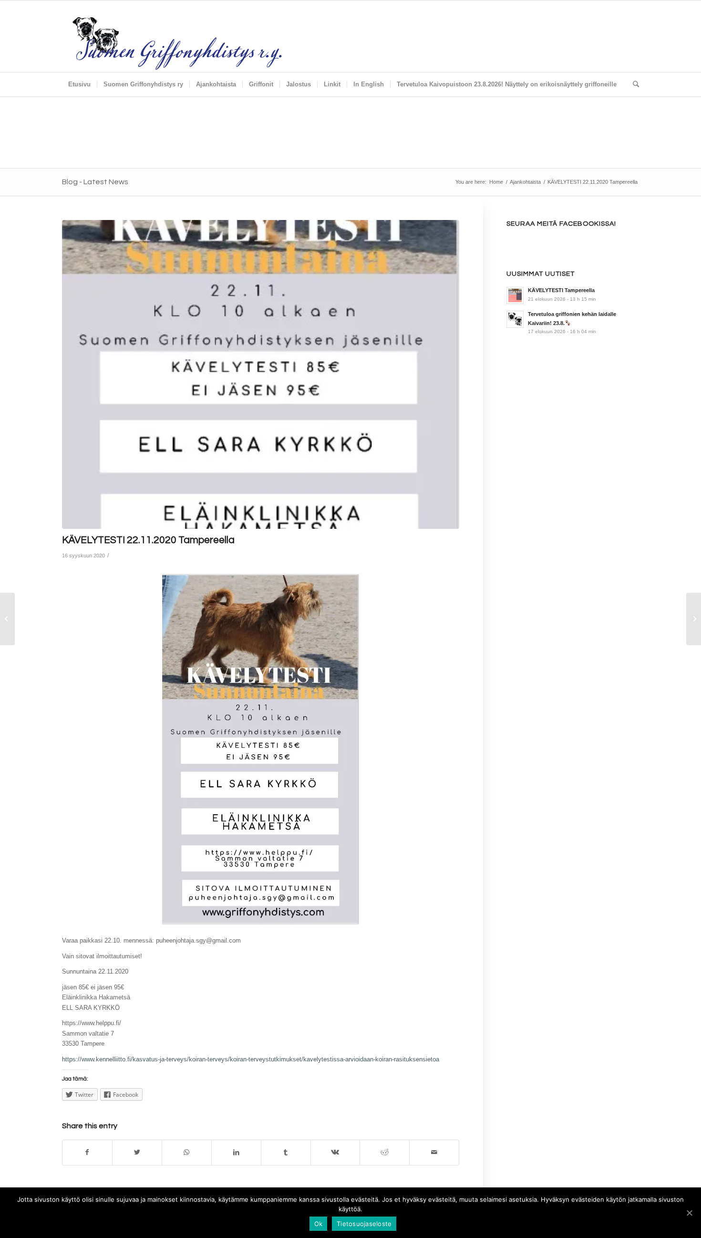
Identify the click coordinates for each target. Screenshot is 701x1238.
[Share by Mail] (434, 1152)
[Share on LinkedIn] (236, 1152)
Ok (318, 1224)
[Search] (633, 84)
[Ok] (689, 1212)
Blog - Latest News (95, 182)
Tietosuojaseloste (364, 1224)
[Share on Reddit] (384, 1152)
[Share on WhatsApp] (186, 1152)
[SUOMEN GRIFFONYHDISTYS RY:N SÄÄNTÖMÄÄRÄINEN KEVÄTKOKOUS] (7, 619)
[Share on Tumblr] (285, 1152)
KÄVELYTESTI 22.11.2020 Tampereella (148, 540)
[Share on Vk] (335, 1152)
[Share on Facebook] (87, 1152)
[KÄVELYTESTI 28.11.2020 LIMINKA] (693, 619)
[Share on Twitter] (137, 1152)
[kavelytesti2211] (260, 374)
